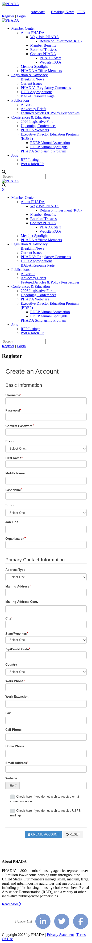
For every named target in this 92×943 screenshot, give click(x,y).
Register (8, 16)
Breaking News (62, 12)
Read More (10, 904)
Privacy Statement (60, 935)
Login (21, 16)
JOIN (81, 12)
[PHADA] (10, 4)
